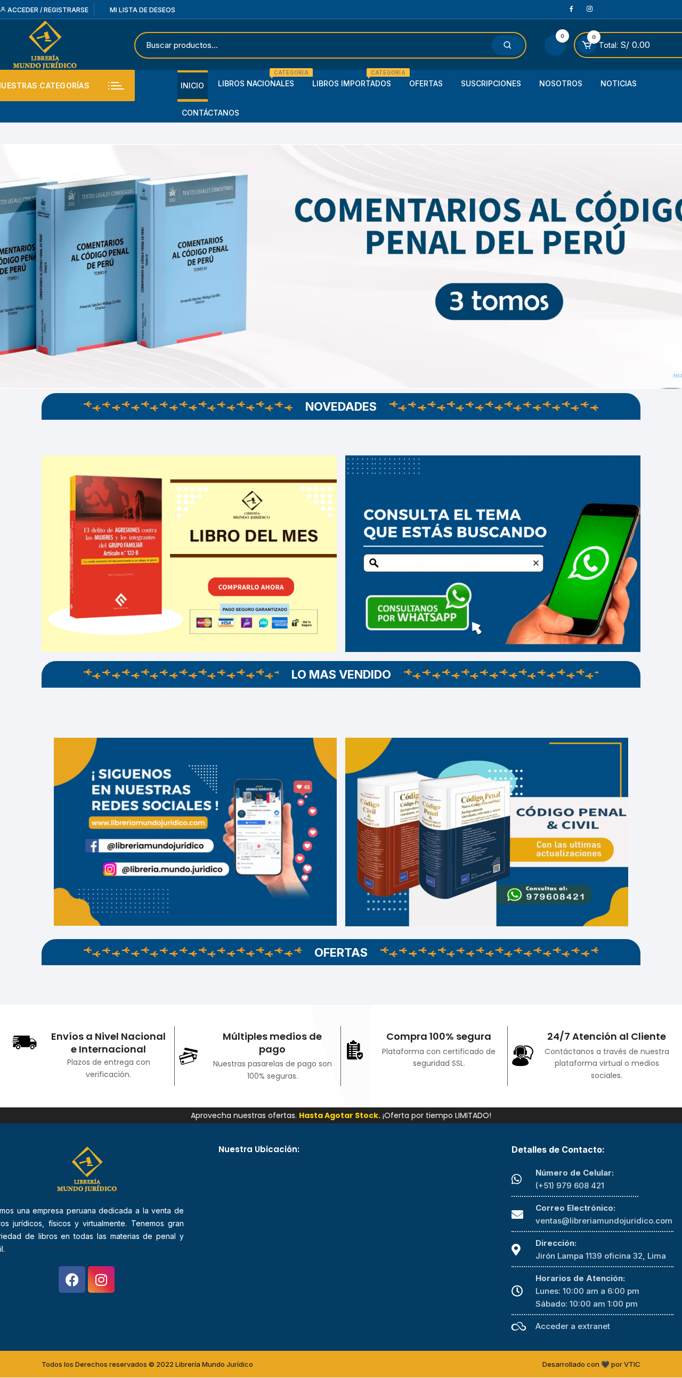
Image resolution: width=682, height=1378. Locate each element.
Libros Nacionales (260, 79)
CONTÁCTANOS (210, 112)
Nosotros (560, 83)
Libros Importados (355, 79)
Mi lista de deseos (141, 10)
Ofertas (426, 83)
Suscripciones (491, 83)
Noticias (618, 83)
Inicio (192, 85)
